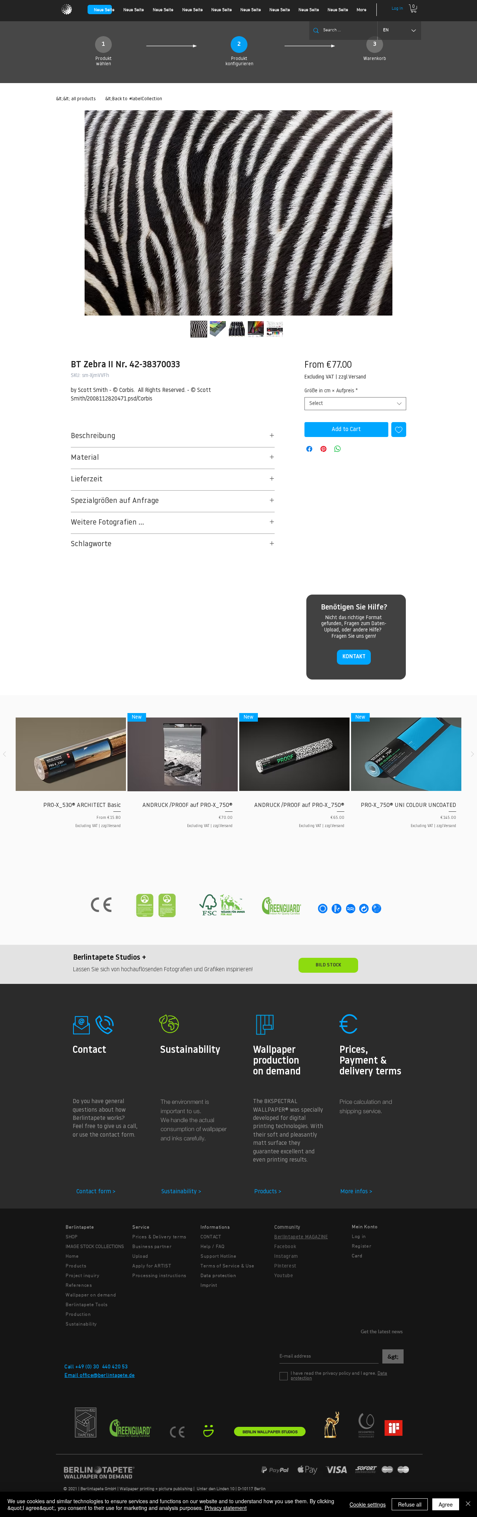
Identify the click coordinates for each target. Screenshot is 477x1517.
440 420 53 (115, 1367)
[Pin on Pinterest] (323, 448)
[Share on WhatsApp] (337, 448)
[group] (238, 777)
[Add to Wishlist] (398, 429)
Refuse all (409, 1504)
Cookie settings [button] (368, 1504)
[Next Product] (472, 754)
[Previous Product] (4, 754)
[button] (413, 8)
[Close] (468, 1504)
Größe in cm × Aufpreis (331, 391)
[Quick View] (70, 754)
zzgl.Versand (352, 377)
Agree (446, 1504)
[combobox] (355, 403)
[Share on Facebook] (309, 448)
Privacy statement (226, 1507)
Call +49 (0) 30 (81, 1367)
